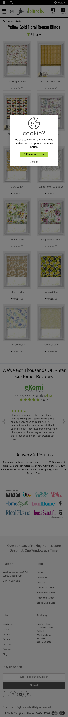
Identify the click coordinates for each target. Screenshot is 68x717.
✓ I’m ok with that (34, 154)
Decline (34, 161)
